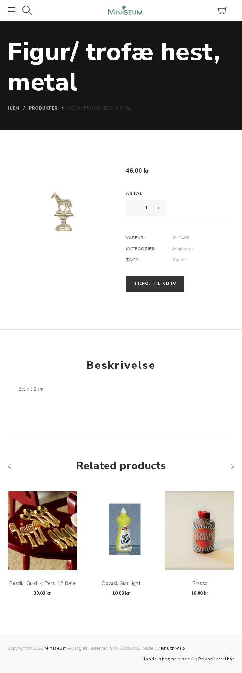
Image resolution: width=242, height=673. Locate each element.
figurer (179, 260)
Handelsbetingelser (166, 659)
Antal (134, 194)
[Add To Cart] (42, 555)
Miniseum (55, 648)
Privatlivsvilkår (216, 659)
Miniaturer (183, 249)
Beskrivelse (121, 365)
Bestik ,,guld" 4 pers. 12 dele (42, 583)
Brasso (200, 583)
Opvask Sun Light (121, 583)
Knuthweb (173, 648)
